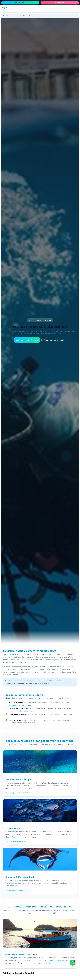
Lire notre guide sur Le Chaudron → (18, 793)
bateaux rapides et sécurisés (58, 960)
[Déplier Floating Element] (72, 963)
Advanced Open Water (17, 705)
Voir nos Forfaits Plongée (27, 340)
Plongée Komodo (16, 16)
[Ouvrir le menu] (76, 9)
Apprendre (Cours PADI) (54, 340)
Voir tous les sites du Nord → (16, 841)
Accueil (5, 16)
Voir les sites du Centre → (15, 890)
